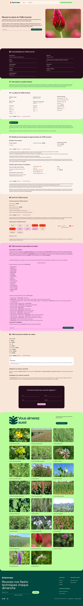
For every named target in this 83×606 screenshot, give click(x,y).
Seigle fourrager (13, 266)
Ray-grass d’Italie (13, 289)
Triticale (11, 290)
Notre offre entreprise (63, 591)
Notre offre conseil (74, 580)
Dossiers (60, 582)
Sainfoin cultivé (13, 272)
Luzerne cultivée (13, 269)
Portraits (60, 584)
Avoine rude (12, 268)
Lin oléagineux (13, 275)
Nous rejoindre (73, 582)
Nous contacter (62, 593)
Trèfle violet (12, 273)
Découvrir (61, 580)
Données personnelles (77, 598)
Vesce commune (13, 285)
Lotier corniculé (13, 271)
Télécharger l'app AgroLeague (66, 2)
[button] (24, 2)
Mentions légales (70, 598)
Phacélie (12, 278)
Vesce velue (12, 283)
